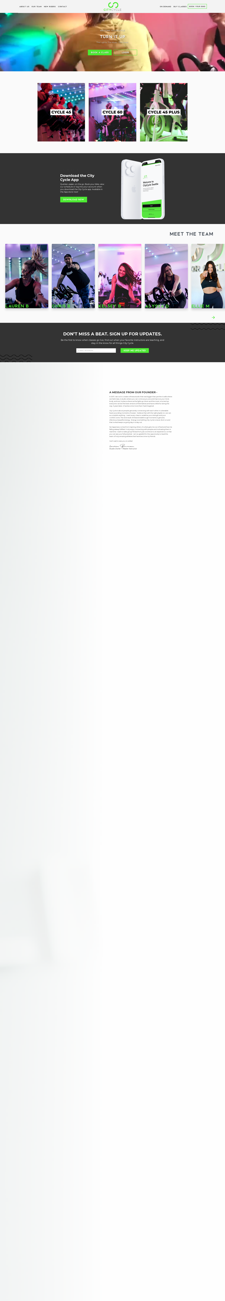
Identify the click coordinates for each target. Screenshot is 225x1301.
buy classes (180, 6)
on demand (165, 6)
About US (24, 6)
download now (73, 199)
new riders (50, 6)
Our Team (36, 6)
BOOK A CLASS (100, 52)
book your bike (197, 6)
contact (62, 6)
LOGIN (125, 52)
